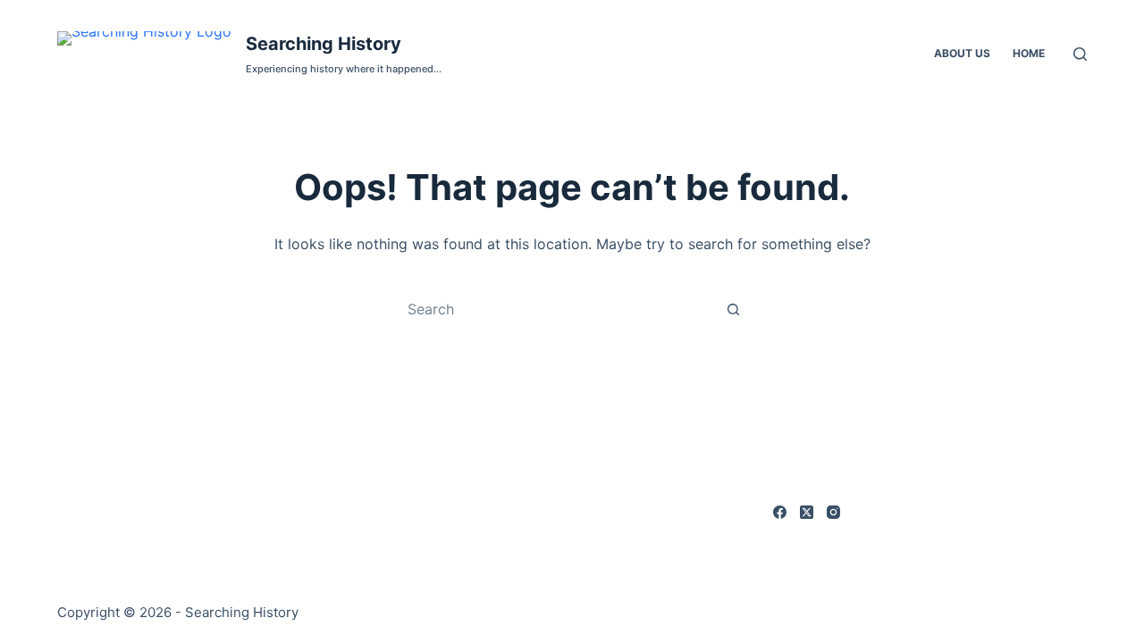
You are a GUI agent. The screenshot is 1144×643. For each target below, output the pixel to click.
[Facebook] (779, 512)
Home (1029, 53)
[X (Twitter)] (806, 512)
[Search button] (733, 309)
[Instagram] (833, 512)
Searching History (323, 43)
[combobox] (555, 309)
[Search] (1080, 54)
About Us (962, 53)
